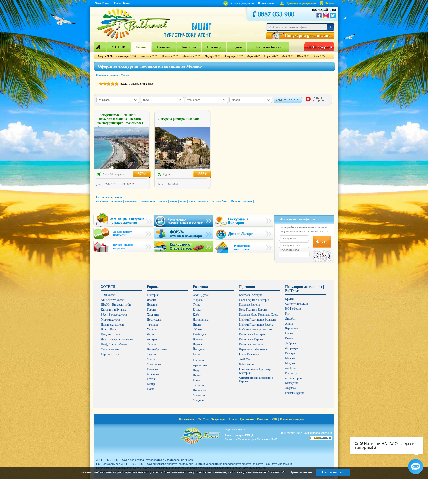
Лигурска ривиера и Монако (179, 119)
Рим (287, 313)
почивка (116, 201)
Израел (197, 344)
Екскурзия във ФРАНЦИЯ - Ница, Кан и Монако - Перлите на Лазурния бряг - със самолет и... (120, 120)
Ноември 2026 (170, 56)
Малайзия (199, 395)
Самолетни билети (267, 47)
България (189, 47)
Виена (289, 338)
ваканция (131, 201)
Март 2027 (253, 56)
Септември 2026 (126, 56)
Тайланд (198, 329)
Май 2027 (288, 56)
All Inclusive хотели (113, 300)
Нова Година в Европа (253, 309)
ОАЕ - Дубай (201, 295)
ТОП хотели (108, 295)
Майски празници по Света (255, 329)
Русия (150, 389)
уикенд (162, 201)
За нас (233, 419)
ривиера (203, 201)
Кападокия (291, 383)
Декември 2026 (192, 56)
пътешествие (147, 201)
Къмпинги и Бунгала (113, 309)
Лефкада (290, 388)
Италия (151, 300)
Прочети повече (300, 472)
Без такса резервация (241, 3)
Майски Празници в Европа (256, 324)
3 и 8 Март (245, 359)
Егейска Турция (294, 393)
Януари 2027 (213, 56)
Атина (289, 323)
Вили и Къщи (109, 329)
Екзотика (164, 47)
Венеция (290, 353)
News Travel (102, 3)
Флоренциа (291, 348)
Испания (152, 304)
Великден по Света (251, 344)
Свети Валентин (249, 354)
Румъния (152, 369)
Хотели (329, 3)
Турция (151, 344)
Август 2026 (105, 56)
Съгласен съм (333, 472)
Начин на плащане (292, 419)
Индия (197, 324)
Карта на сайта (235, 429)
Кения (197, 380)
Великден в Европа (251, 339)
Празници (214, 47)
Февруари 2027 (233, 56)
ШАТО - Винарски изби (116, 304)
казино (247, 201)
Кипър (151, 384)
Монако (236, 201)
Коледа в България (250, 295)
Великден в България (252, 334)
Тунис (196, 304)
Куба (196, 314)
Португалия (154, 319)
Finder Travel (122, 3)
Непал (197, 375)
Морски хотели (110, 319)
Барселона (291, 328)
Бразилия (199, 360)
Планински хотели (112, 324)
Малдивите (200, 400)
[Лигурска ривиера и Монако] (182, 168)
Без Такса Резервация (211, 419)
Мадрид (290, 363)
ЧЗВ (274, 419)
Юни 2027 (303, 56)
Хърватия (153, 314)
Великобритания (157, 349)
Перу (196, 370)
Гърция (151, 309)
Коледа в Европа (249, 304)
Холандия (153, 374)
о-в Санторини (294, 378)
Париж (289, 333)
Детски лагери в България (117, 339)
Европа (141, 47)
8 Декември (246, 364)
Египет (197, 309)
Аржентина (200, 365)
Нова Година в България (254, 300)
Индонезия (200, 390)
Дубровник (292, 343)
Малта (151, 359)
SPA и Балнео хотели (114, 314)
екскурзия (102, 201)
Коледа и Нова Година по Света (258, 314)
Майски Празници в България (257, 319)
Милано (290, 358)
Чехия (151, 334)
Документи (247, 419)
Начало (101, 75)
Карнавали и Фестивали (253, 349)
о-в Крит (290, 368)
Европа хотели (110, 354)
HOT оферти (293, 308)
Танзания (198, 385)
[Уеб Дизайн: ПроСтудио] (321, 438)
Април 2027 (271, 56)
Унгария (152, 329)
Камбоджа (199, 334)
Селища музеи (110, 349)
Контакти (262, 419)
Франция (152, 324)
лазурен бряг (220, 201)
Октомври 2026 (149, 56)
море (183, 201)
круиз (173, 201)
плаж (192, 201)
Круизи (236, 47)
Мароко (198, 300)
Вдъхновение (266, 3)
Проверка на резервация (301, 3)
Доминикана (200, 319)
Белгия (151, 379)
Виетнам (198, 339)
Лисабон (290, 318)
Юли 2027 (319, 56)
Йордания (199, 349)
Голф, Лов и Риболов (114, 344)
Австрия (152, 339)
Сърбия (151, 354)
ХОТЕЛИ (118, 47)
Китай (196, 354)
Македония (154, 364)
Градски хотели (110, 334)
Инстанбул (291, 373)
